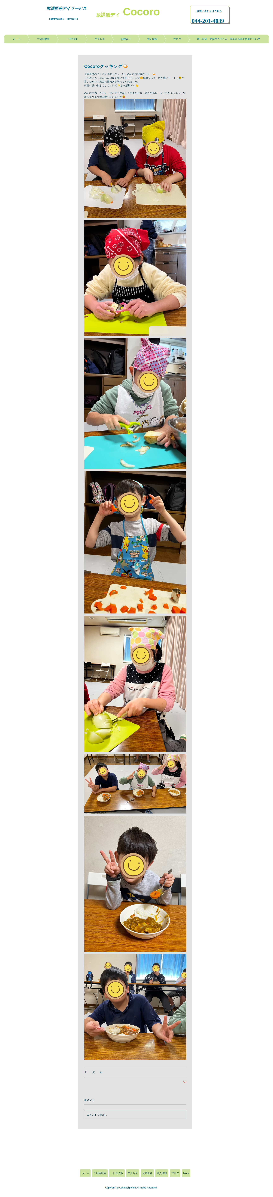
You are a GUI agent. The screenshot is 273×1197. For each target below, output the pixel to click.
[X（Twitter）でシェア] (93, 1072)
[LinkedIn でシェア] (101, 1072)
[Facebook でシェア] (85, 1072)
